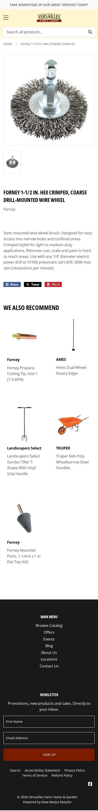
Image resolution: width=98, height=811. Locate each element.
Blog (49, 645)
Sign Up (49, 754)
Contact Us (49, 666)
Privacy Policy (74, 770)
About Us (49, 652)
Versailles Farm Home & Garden (53, 797)
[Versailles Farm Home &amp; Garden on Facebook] (90, 784)
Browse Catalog (49, 625)
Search (15, 770)
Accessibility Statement (42, 770)
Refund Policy (62, 775)
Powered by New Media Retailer (47, 802)
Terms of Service (34, 775)
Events (49, 639)
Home (7, 44)
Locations (49, 659)
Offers (49, 632)
